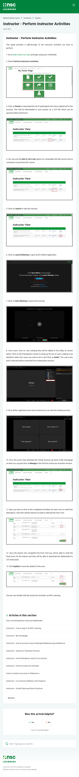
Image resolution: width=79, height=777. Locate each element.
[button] (73, 5)
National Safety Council (11, 18)
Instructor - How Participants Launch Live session (26, 658)
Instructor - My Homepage (17, 636)
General (38, 18)
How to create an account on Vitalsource (22, 673)
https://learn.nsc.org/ (21, 55)
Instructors (27, 18)
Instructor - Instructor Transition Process (23, 651)
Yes (32, 722)
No (49, 722)
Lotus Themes (32, 769)
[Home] (9, 759)
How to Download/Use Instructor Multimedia (24, 621)
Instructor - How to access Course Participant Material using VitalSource (35, 643)
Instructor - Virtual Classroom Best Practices (24, 688)
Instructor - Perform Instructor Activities (22, 666)
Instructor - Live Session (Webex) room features (26, 681)
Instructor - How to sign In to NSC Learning (23, 628)
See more (11, 698)
